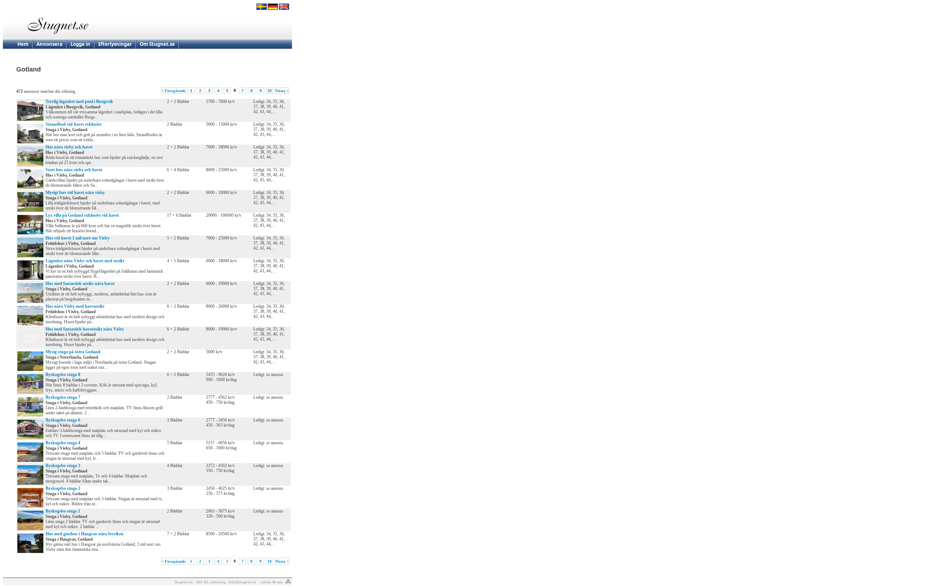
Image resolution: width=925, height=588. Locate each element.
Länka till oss (271, 582)
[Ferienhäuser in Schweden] (273, 8)
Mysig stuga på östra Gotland (73, 351)
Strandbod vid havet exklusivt (74, 124)
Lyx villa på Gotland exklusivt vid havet (82, 215)
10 (269, 90)
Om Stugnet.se (157, 44)
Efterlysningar (115, 44)
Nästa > (282, 90)
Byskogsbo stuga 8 (63, 374)
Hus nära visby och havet (69, 147)
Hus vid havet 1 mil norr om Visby (77, 238)
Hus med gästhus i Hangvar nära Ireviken (85, 533)
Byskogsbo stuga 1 (63, 511)
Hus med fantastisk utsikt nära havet (80, 283)
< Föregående (173, 90)
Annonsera (49, 44)
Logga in (80, 44)
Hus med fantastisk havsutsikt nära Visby (85, 329)
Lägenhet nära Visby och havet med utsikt (85, 260)
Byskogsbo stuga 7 (63, 397)
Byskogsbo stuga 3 (63, 465)
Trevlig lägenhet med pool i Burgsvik (79, 101)
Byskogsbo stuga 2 (63, 488)
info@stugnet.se (242, 582)
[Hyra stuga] (262, 8)
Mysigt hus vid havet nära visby (75, 192)
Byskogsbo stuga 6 (63, 420)
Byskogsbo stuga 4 (63, 442)
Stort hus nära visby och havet (74, 169)
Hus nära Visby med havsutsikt (75, 306)
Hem (23, 44)
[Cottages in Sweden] (284, 8)
